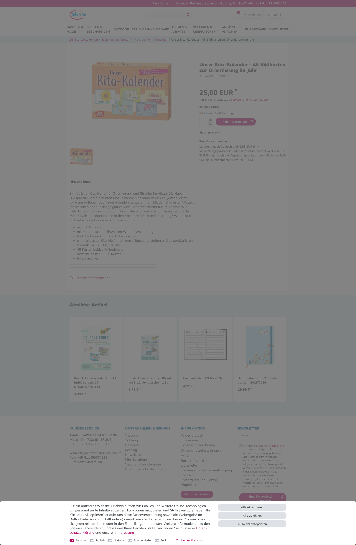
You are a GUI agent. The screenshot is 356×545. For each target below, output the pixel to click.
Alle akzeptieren (252, 507)
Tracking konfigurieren (189, 540)
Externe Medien (143, 540)
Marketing (119, 540)
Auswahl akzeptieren (252, 524)
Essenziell (81, 540)
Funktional (167, 540)
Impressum (125, 532)
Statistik (100, 540)
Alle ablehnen (252, 515)
